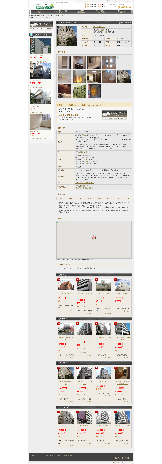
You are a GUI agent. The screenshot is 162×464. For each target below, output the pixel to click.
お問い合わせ (121, 11)
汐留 (105, 32)
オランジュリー (104, 293)
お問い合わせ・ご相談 (111, 1)
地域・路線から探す (60, 11)
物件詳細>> (70, 310)
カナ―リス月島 (104, 426)
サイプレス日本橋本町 (122, 426)
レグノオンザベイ (103, 381)
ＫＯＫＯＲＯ (84, 337)
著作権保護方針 (101, 11)
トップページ (40, 11)
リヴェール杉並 (66, 293)
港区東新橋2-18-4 (99, 27)
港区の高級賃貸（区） (82, 186)
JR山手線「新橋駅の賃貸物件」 (85, 188)
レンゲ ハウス (84, 426)
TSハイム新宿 (122, 293)
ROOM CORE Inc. (117, 462)
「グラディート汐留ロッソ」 (84, 183)
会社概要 (81, 11)
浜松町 (85, 159)
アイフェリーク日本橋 (66, 426)
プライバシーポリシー (124, 1)
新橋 (102, 30)
